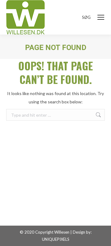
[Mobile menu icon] (101, 17)
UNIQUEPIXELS (55, 239)
